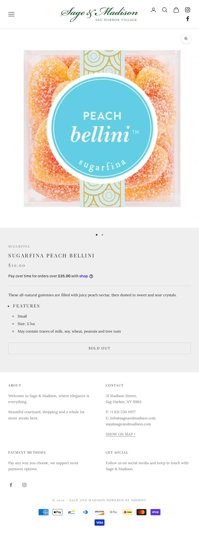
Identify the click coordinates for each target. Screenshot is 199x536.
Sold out (100, 348)
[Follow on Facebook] (187, 19)
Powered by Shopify (127, 500)
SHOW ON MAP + (121, 434)
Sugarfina (19, 246)
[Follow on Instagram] (187, 10)
